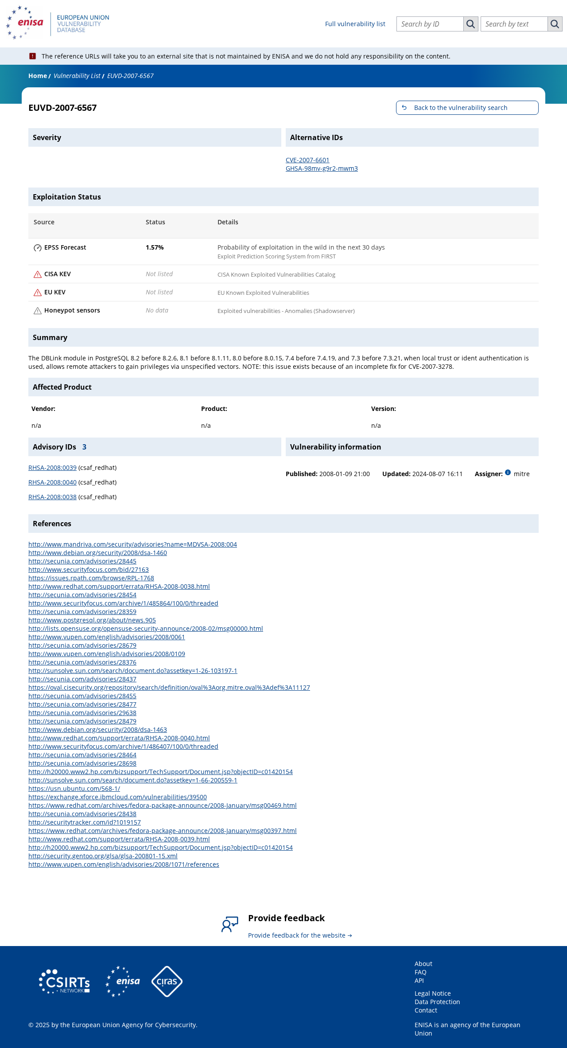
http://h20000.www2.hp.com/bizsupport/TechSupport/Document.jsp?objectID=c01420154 (160, 771)
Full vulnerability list (355, 24)
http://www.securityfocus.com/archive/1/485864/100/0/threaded (123, 603)
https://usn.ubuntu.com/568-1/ (74, 788)
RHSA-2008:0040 (52, 482)
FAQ (421, 972)
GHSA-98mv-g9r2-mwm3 (322, 168)
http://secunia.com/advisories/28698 (82, 763)
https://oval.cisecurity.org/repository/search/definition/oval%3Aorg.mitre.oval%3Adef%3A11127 (169, 687)
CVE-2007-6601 (308, 160)
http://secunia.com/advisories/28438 (82, 813)
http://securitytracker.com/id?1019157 (84, 822)
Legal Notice (433, 993)
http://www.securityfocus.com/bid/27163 (88, 569)
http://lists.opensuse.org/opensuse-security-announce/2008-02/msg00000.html (145, 628)
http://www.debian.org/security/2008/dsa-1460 (97, 552)
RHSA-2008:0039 (52, 467)
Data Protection (437, 1001)
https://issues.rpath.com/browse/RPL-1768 (91, 578)
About (423, 963)
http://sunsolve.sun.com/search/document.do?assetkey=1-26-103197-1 (132, 670)
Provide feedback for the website (297, 935)
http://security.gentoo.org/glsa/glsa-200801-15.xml (103, 856)
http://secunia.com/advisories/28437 (82, 679)
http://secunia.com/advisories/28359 (82, 611)
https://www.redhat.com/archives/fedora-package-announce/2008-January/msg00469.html (162, 805)
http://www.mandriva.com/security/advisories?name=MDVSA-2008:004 (132, 544)
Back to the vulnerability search (461, 107)
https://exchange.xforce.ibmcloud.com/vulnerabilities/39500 (117, 797)
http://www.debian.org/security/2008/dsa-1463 (97, 729)
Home (37, 75)
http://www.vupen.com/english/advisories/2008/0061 (106, 637)
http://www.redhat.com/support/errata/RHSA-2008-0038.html (119, 586)
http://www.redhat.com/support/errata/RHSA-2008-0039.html (119, 839)
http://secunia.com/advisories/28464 (82, 755)
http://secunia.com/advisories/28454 (82, 594)
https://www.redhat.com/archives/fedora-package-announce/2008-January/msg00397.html (162, 830)
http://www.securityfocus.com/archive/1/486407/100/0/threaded (123, 746)
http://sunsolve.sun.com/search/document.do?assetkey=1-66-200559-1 (132, 780)
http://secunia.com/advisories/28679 (82, 645)
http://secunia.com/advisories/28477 (82, 704)
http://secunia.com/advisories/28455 (82, 696)
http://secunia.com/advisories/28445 (82, 561)
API (419, 980)
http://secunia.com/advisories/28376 (82, 662)
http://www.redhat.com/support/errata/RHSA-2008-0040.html (119, 738)
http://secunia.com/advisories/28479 (82, 721)
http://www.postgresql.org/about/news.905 (92, 620)
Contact (426, 1010)
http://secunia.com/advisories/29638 (82, 712)
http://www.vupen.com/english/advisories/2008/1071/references (123, 864)
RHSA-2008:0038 (52, 497)
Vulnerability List (77, 75)
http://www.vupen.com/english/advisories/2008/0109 (106, 653)
